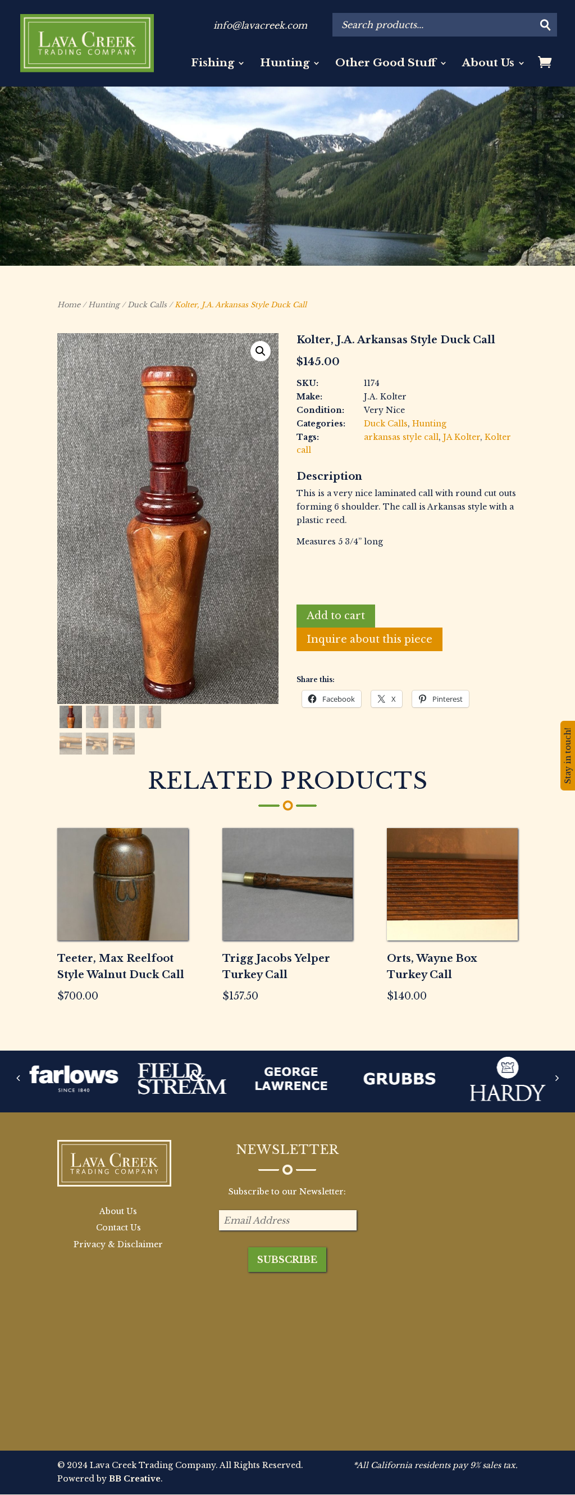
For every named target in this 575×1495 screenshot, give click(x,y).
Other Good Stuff (385, 64)
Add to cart (336, 616)
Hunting (284, 64)
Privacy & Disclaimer (118, 1244)
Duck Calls (147, 305)
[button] (260, 351)
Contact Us (118, 1228)
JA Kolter (461, 437)
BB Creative (135, 1479)
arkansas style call (401, 437)
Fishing (212, 64)
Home (68, 305)
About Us (488, 64)
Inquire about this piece (369, 639)
